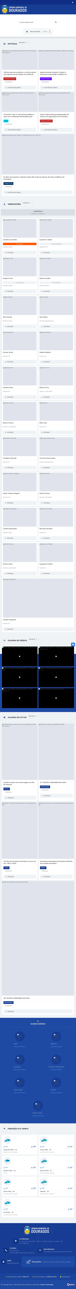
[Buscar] (56, 22)
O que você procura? (26, 22)
